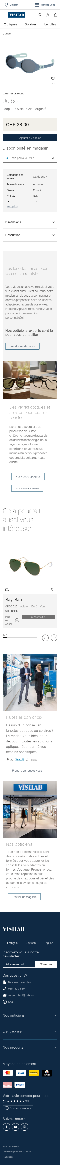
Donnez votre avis (21, 1108)
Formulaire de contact (20, 982)
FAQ (10, 1001)
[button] (48, 15)
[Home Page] (16, 15)
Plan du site (8, 1156)
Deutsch (31, 943)
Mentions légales (10, 1146)
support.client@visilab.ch (21, 995)
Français (12, 943)
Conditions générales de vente (17, 1151)
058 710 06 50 (16, 988)
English (48, 943)
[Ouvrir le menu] (5, 15)
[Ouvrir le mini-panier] (55, 15)
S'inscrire (46, 964)
